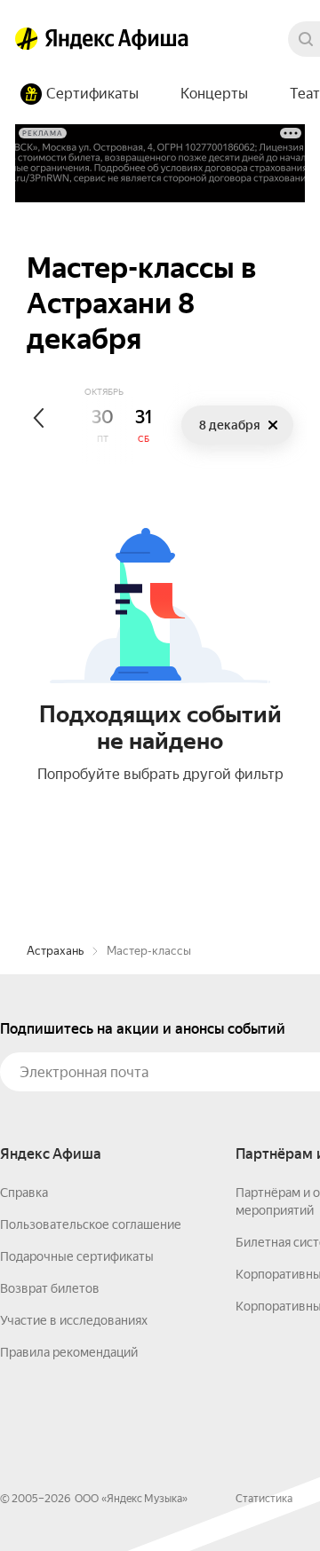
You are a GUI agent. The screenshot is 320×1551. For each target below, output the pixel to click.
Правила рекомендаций (69, 1352)
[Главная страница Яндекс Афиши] (26, 39)
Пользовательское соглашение (90, 1224)
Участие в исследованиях (74, 1320)
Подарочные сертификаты (77, 1256)
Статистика (264, 1498)
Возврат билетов (50, 1288)
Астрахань (55, 950)
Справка (24, 1192)
